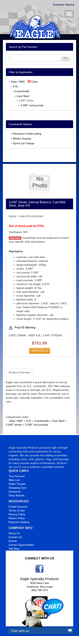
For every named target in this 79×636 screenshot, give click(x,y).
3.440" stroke (14, 424)
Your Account (17, 476)
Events (13, 540)
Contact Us (15, 537)
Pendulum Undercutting (27, 133)
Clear (34, 81)
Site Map (14, 548)
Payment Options (19, 522)
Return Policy (17, 518)
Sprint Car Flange (23, 143)
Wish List (14, 480)
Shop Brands (16, 495)
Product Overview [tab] (19, 372)
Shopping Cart (17, 487)
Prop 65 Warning (25, 327)
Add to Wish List (39, 350)
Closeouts (15, 491)
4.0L (15, 86)
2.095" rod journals (32, 105)
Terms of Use (17, 510)
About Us (14, 533)
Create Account (18, 506)
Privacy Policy (17, 514)
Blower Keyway (22, 138)
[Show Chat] (69, 630)
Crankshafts (22, 91)
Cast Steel (23, 96)
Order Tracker (17, 483)
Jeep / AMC (18, 81)
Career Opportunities (21, 544)
